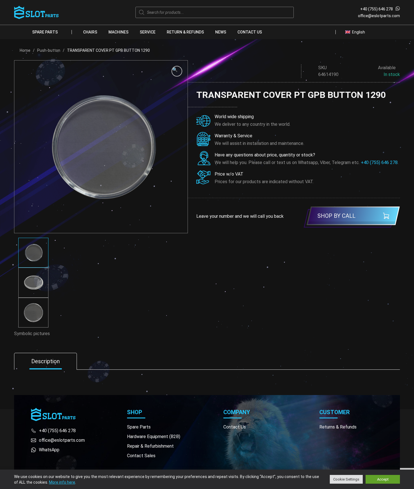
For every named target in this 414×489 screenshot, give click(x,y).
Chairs (90, 32)
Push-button (48, 50)
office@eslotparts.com (379, 16)
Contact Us (249, 32)
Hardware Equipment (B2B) (153, 436)
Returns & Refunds (338, 427)
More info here (62, 482)
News (220, 32)
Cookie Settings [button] (346, 479)
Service (147, 32)
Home (25, 50)
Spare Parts (45, 32)
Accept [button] (383, 479)
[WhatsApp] (397, 9)
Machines (118, 32)
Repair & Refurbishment (150, 446)
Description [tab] (45, 361)
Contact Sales (141, 455)
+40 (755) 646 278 (376, 9)
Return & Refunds (185, 32)
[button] (177, 71)
